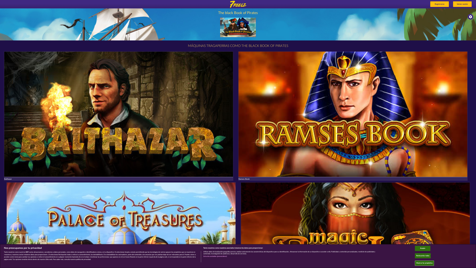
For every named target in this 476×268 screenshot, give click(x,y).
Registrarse (439, 4)
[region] (238, 256)
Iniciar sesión (462, 4)
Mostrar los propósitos (424, 263)
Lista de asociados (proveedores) (215, 256)
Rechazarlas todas (422, 256)
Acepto (422, 248)
